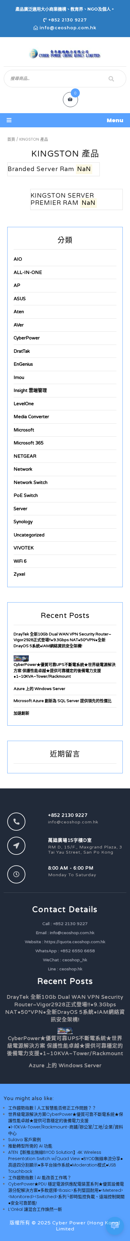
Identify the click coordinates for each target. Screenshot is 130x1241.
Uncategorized (29, 535)
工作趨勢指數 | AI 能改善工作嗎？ (39, 1178)
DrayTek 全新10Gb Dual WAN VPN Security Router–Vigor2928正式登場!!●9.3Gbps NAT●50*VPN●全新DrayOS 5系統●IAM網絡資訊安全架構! (62, 640)
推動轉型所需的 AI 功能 (30, 1146)
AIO (18, 259)
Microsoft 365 (29, 443)
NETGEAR (25, 456)
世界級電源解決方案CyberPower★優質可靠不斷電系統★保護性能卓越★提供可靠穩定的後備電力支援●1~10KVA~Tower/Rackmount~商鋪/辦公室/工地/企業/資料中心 (65, 1123)
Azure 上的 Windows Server (39, 688)
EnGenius (23, 364)
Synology (23, 521)
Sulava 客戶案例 (24, 1140)
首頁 (11, 139)
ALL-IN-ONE (28, 272)
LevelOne (24, 403)
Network (23, 469)
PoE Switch (26, 495)
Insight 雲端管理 (30, 390)
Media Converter (31, 416)
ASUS (20, 298)
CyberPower (27, 338)
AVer (19, 325)
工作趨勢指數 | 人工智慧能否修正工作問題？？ (52, 1108)
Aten (19, 311)
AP (17, 285)
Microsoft (24, 430)
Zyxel (19, 574)
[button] (65, 120)
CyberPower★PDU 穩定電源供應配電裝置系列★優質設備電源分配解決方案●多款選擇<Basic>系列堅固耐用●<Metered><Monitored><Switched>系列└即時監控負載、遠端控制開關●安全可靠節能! (66, 1193)
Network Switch (30, 482)
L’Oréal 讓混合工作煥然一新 (35, 1209)
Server (20, 508)
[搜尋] (111, 78)
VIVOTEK (24, 548)
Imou (19, 377)
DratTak (22, 351)
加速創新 (21, 713)
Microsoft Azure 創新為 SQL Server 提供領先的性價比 (63, 700)
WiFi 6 (20, 561)
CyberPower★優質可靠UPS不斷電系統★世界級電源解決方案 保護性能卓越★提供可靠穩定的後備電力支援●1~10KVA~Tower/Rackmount (64, 670)
